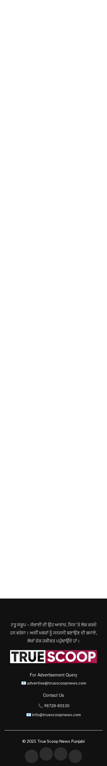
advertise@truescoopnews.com (56, 682)
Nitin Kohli (64, 114)
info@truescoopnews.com (56, 714)
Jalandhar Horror (50, 575)
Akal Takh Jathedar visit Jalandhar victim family (50, 584)
